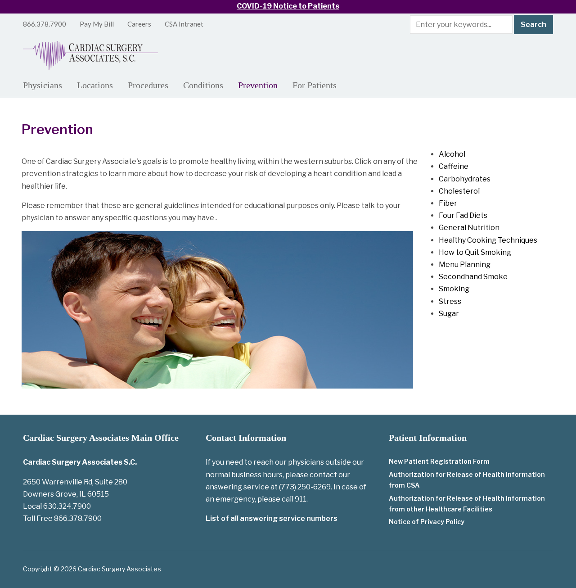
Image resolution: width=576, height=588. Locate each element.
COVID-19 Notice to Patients (288, 6)
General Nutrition (469, 227)
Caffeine (453, 166)
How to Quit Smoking (475, 252)
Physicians (42, 85)
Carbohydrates (464, 179)
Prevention (258, 85)
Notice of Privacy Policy (426, 521)
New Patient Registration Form (439, 461)
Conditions (203, 85)
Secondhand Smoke (473, 276)
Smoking (454, 289)
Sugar (449, 313)
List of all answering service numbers (272, 518)
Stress (450, 301)
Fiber (448, 203)
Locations (95, 85)
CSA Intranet (184, 24)
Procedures (148, 85)
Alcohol (452, 154)
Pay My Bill (97, 24)
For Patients (314, 85)
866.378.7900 (44, 24)
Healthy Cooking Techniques (488, 240)
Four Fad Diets (463, 215)
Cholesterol (459, 191)
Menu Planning (464, 264)
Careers (139, 24)
